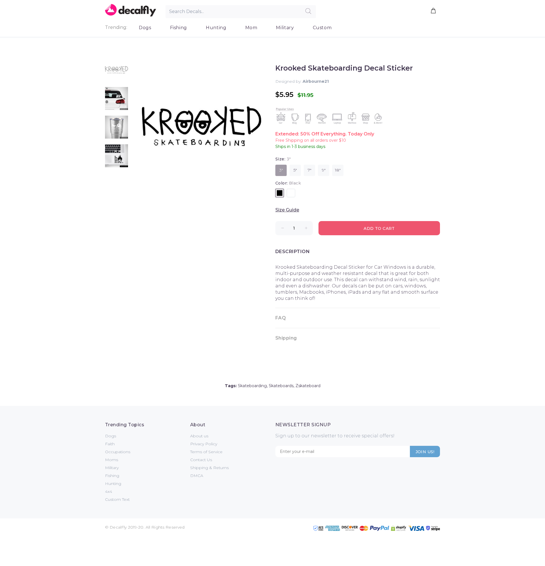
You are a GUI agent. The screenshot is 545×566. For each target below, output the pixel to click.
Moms (111, 459)
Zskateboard (307, 385)
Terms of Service (206, 451)
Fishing (178, 27)
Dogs (145, 27)
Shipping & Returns (209, 467)
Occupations (117, 451)
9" (324, 170)
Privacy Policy (203, 443)
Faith (110, 443)
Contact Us (201, 459)
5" (295, 170)
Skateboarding (252, 385)
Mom (251, 27)
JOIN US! (425, 451)
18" (338, 170)
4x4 (108, 491)
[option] (116, 72)
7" (309, 170)
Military (285, 27)
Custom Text (117, 499)
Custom (322, 27)
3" (281, 170)
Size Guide (287, 210)
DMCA (196, 475)
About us (199, 435)
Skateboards (281, 385)
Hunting (216, 27)
